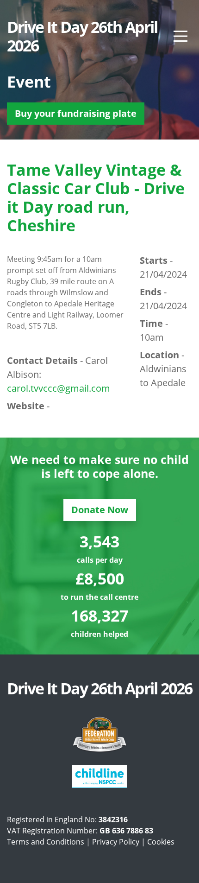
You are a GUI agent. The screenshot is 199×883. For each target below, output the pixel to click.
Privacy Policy (115, 842)
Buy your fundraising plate (76, 113)
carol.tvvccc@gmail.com (58, 388)
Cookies (160, 842)
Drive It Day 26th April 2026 (82, 36)
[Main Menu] (180, 36)
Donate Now (99, 509)
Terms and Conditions (45, 842)
